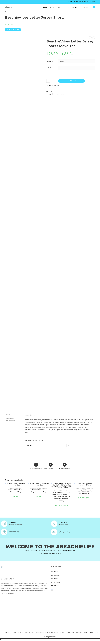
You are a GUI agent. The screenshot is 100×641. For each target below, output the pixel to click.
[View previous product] (90, 37)
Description (10, 414)
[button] (52, 85)
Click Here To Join (88, 1)
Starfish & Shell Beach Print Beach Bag (15, 491)
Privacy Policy (83, 632)
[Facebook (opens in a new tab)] (6, 2)
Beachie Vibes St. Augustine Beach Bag (38, 491)
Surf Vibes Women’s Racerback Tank (84, 492)
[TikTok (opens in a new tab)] (14, 2)
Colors (50, 62)
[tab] (14, 414)
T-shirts (61, 94)
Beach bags (17, 488)
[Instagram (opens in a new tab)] (12, 2)
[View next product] (93, 37)
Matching (44, 488)
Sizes (49, 67)
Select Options (13, 29)
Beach (57, 94)
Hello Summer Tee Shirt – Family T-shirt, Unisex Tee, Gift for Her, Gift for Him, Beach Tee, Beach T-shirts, (61, 497)
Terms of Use (94, 632)
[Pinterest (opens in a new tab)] (9, 2)
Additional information (10, 419)
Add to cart (71, 81)
